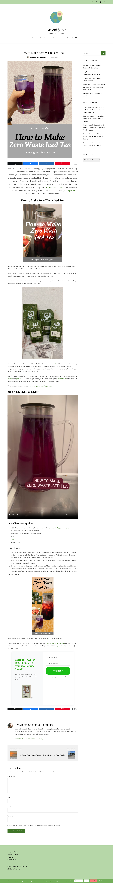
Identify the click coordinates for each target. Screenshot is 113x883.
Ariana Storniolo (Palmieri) (38, 57)
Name (10, 797)
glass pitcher (62, 379)
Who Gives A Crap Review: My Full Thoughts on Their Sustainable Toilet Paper (94, 87)
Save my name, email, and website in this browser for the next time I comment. (35, 825)
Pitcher (13, 539)
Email (10, 807)
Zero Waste (75, 38)
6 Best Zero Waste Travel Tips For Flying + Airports (93, 109)
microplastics (69, 190)
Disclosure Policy (13, 854)
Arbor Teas (54, 364)
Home (34, 38)
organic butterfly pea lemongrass (58, 528)
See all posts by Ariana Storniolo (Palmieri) (30, 739)
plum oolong (20, 379)
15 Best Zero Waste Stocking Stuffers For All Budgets (94, 127)
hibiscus (10, 379)
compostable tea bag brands (42, 386)
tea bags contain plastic (55, 187)
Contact (55, 38)
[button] (27, 692)
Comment (11, 776)
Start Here (43, 38)
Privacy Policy (12, 852)
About (66, 38)
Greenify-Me (57, 29)
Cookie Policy (12, 859)
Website (10, 816)
